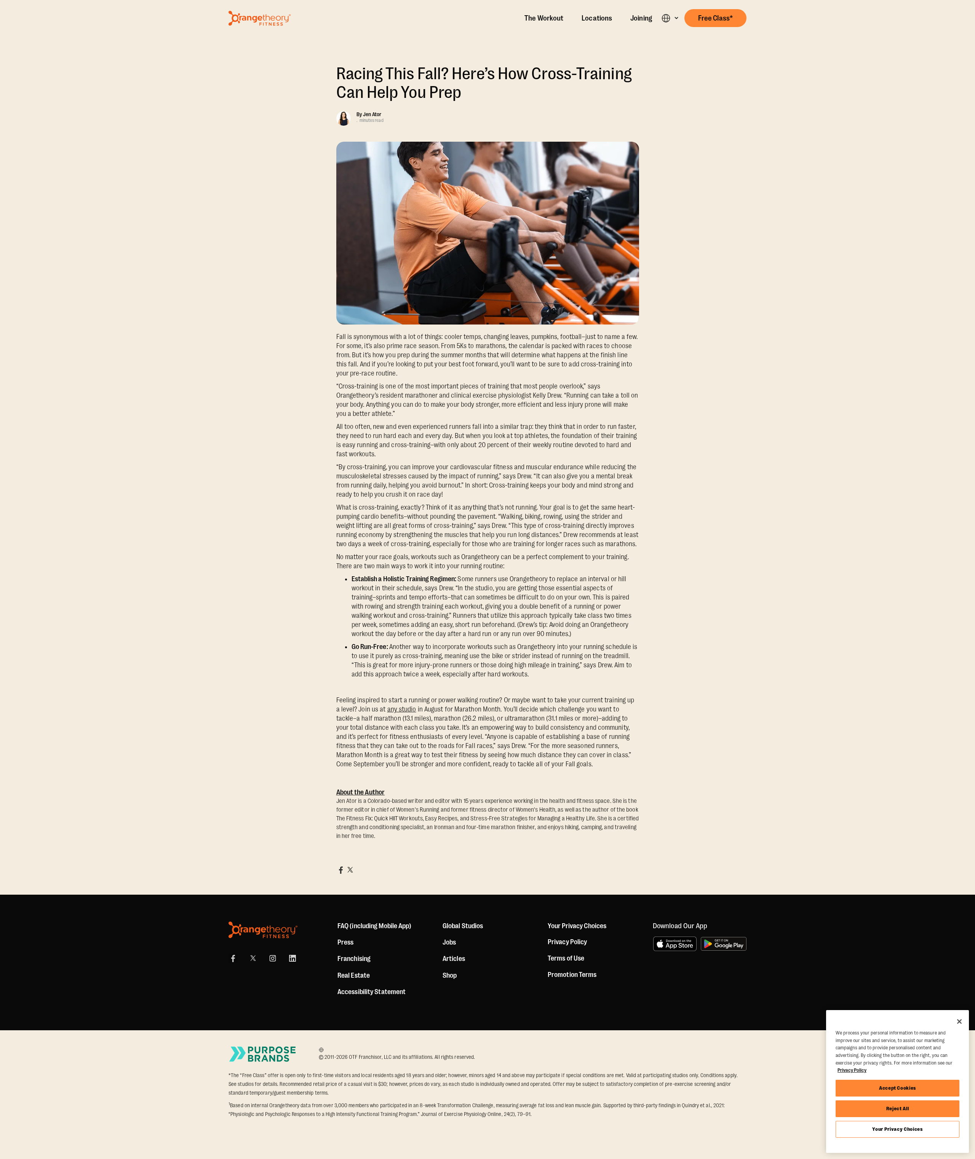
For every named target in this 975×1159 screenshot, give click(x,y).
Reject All (897, 1108)
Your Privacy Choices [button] (577, 926)
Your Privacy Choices (897, 1129)
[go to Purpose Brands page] (263, 1054)
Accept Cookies (897, 1088)
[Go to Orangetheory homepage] (260, 18)
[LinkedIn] (292, 958)
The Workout (543, 18)
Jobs (449, 942)
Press (345, 942)
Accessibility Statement (371, 992)
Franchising (354, 958)
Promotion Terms (572, 974)
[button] (669, 18)
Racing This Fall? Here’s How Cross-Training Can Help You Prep (484, 83)
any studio (401, 709)
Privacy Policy (567, 942)
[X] (252, 958)
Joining (641, 18)
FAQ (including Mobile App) (374, 926)
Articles (454, 958)
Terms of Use (566, 958)
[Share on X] (350, 869)
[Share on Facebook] (340, 869)
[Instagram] (272, 958)
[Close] (959, 1021)
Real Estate (353, 975)
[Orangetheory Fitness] (263, 929)
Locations (597, 18)
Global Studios (463, 926)
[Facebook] (233, 958)
